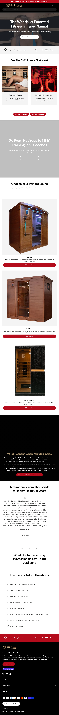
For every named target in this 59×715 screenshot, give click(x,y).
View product (29, 265)
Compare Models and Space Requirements (29, 474)
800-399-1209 (9, 664)
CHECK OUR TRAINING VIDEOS (29, 158)
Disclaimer (4, 711)
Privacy (11, 711)
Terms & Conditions (19, 711)
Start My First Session (21, 114)
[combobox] (29, 9)
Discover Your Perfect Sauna (29, 37)
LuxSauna (8, 708)
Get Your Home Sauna (38, 114)
